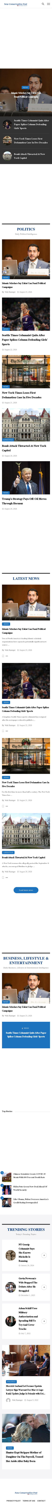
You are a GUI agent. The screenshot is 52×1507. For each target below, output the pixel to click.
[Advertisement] (26, 35)
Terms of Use (29, 1501)
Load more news (26, 890)
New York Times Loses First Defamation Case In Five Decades (31, 141)
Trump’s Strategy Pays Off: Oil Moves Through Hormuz (24, 501)
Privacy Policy (14, 1501)
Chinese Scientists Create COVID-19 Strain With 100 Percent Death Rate (29, 1176)
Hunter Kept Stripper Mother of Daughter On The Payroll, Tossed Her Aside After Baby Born (24, 1457)
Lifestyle (8, 440)
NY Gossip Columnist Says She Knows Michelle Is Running (27, 1253)
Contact (41, 1501)
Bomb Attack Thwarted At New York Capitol (29, 156)
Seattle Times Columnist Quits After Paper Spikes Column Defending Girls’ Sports (31, 125)
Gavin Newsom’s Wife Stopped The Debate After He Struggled (28, 1285)
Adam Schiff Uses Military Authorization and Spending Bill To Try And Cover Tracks (28, 1319)
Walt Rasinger (10, 292)
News (25, 87)
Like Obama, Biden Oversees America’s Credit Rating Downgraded (31, 1201)
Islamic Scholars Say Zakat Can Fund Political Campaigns (26, 95)
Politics (11, 1382)
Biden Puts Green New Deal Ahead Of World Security (30, 1188)
